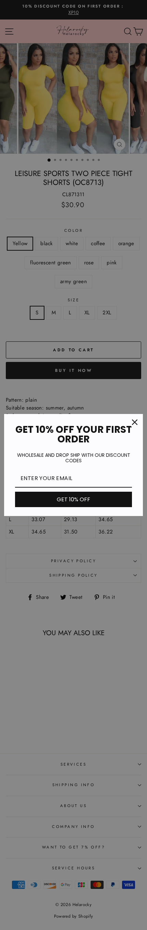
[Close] (134, 422)
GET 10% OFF (73, 499)
